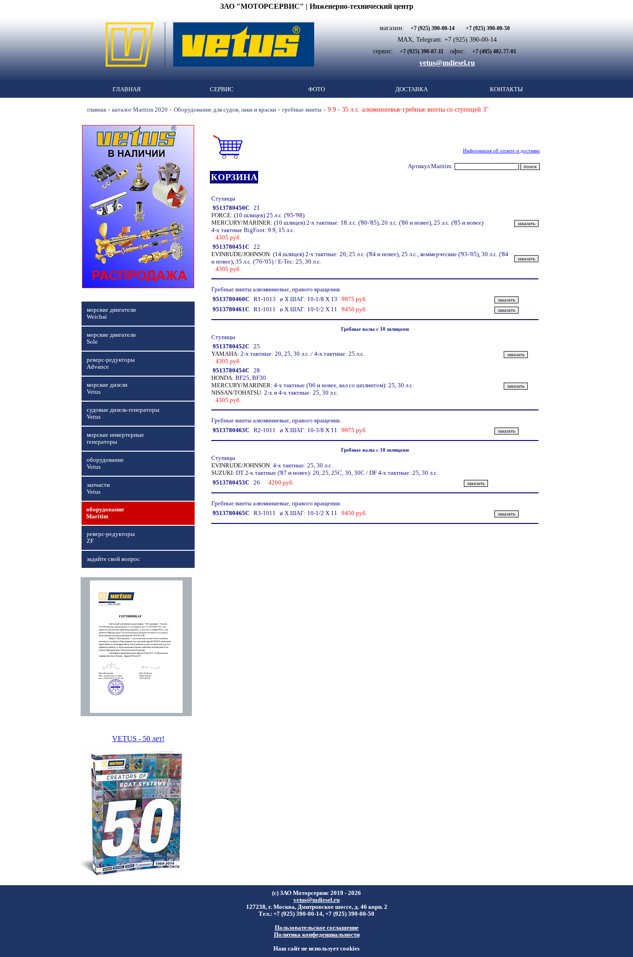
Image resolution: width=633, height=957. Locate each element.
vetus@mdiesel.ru (447, 63)
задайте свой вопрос (113, 559)
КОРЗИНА (234, 177)
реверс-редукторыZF (111, 537)
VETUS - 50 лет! (138, 739)
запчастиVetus (98, 488)
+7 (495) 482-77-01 (494, 51)
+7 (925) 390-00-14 (433, 28)
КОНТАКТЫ (506, 89)
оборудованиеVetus (105, 463)
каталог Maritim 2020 (140, 109)
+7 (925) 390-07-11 (421, 51)
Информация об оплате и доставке (501, 150)
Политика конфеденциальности (317, 935)
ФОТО (316, 89)
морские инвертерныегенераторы (115, 438)
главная (96, 109)
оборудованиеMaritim (105, 513)
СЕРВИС (222, 89)
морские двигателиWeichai (111, 313)
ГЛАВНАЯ (127, 89)
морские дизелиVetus (107, 388)
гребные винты (302, 109)
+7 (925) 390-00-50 (488, 28)
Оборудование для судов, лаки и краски (225, 109)
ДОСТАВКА (411, 89)
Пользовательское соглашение (317, 928)
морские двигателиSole (111, 338)
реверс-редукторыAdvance (111, 363)
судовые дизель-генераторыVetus (123, 413)
